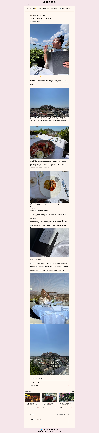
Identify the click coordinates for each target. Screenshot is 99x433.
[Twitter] (49, 2)
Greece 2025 (68, 8)
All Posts (26, 8)
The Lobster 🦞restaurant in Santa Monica (49, 404)
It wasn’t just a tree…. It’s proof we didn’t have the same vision (65, 404)
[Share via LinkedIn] (35, 382)
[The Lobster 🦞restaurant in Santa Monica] (49, 397)
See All (72, 391)
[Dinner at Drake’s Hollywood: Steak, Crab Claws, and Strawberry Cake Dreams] (32, 397)
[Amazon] (44, 430)
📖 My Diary (62, 8)
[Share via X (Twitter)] (33, 382)
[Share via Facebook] (30, 382)
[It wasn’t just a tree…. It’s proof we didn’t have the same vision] (66, 397)
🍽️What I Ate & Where (54, 8)
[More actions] (68, 15)
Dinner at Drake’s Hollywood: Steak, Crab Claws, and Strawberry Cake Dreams (32, 404)
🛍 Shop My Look (46, 8)
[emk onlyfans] (42, 430)
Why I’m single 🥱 (33, 8)
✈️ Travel (39, 8)
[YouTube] (52, 2)
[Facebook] (47, 2)
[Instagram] (44, 2)
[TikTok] (55, 2)
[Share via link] (38, 382)
